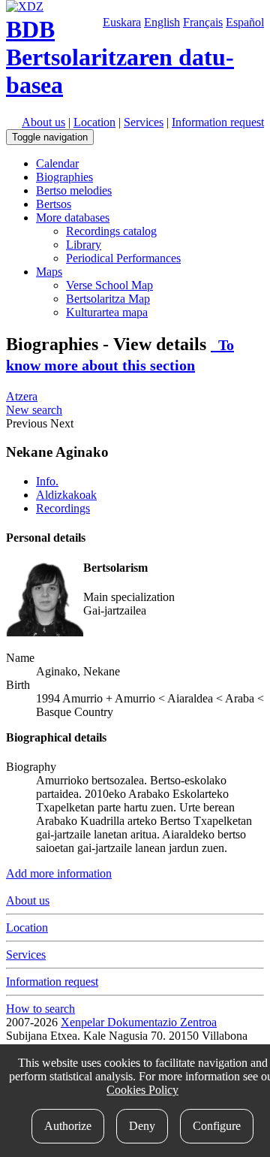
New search (34, 409)
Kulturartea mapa (107, 312)
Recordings (63, 508)
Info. (47, 481)
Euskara (122, 22)
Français (203, 22)
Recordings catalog (111, 231)
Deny (142, 1125)
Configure (217, 1125)
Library (83, 244)
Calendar (57, 163)
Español (245, 22)
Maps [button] (49, 271)
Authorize (68, 1125)
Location (95, 122)
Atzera (22, 396)
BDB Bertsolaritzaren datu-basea (120, 57)
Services (144, 122)
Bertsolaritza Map (108, 298)
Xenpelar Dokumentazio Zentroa (139, 1022)
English (162, 22)
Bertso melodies (74, 190)
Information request (218, 122)
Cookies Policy (142, 1089)
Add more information (59, 873)
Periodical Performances (123, 258)
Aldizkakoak (66, 494)
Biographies (64, 177)
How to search (40, 1008)
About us (43, 122)
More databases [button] (73, 217)
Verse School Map (109, 285)
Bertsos (53, 204)
